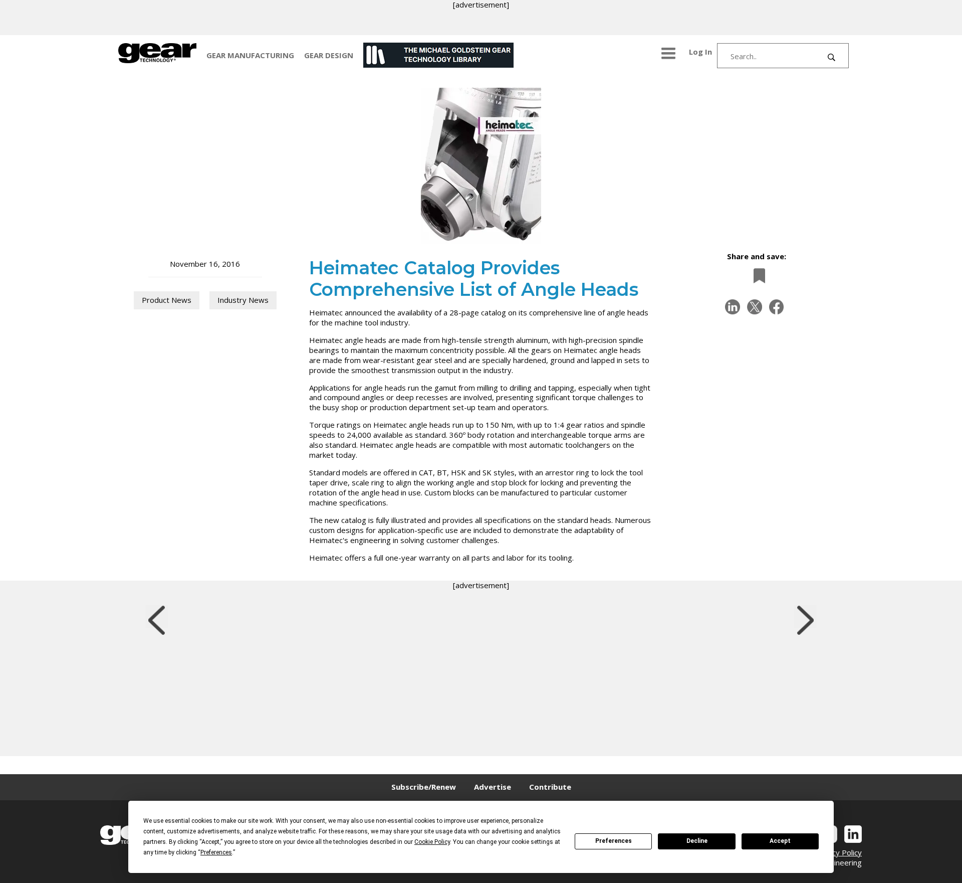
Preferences (613, 840)
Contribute (550, 787)
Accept (780, 840)
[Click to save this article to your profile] (757, 275)
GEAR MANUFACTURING (250, 55)
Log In (700, 52)
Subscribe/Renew (423, 787)
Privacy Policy (838, 852)
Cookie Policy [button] (432, 841)
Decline (696, 840)
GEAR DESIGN (328, 55)
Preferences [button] (216, 852)
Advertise (492, 787)
